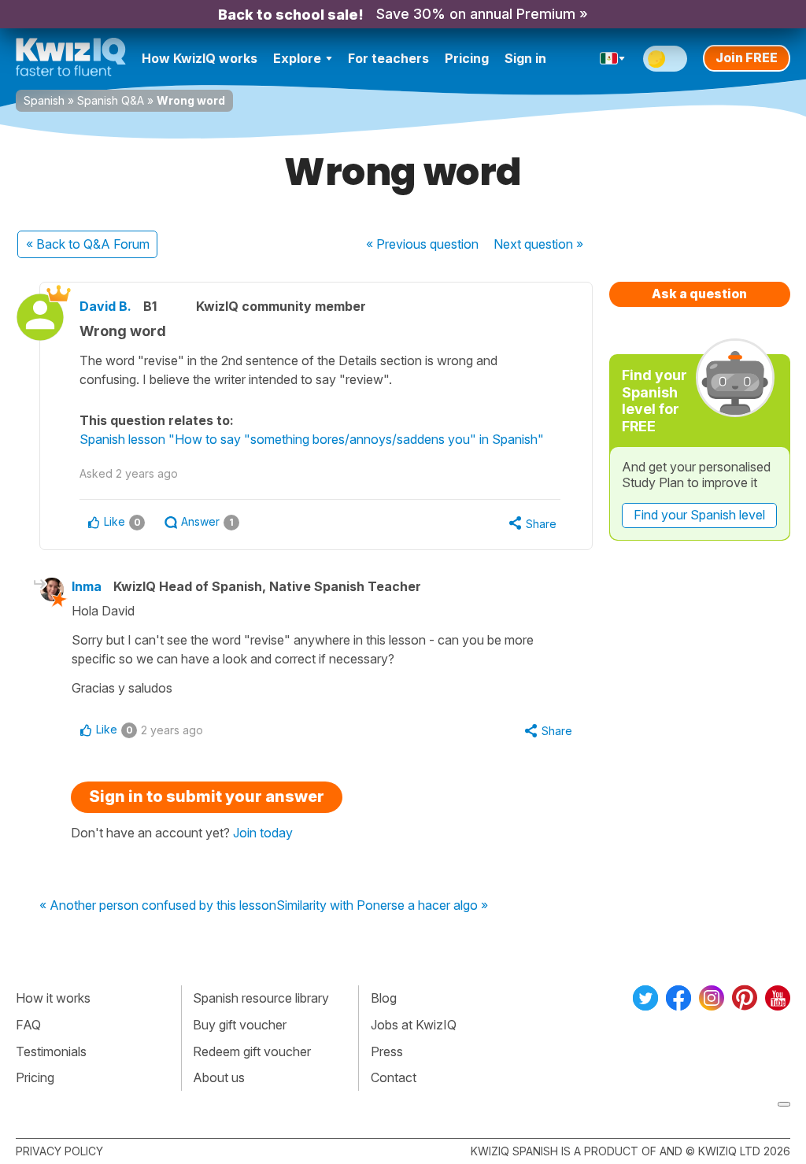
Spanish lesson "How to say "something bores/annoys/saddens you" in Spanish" (311, 439)
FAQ (28, 1025)
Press (387, 1051)
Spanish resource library (261, 998)
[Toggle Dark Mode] (665, 59)
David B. (105, 306)
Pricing (467, 58)
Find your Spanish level (699, 515)
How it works (53, 998)
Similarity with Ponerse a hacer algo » (382, 906)
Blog (384, 998)
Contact (393, 1077)
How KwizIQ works (199, 58)
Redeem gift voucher (252, 1051)
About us (219, 1077)
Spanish (44, 100)
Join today (263, 833)
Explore (297, 58)
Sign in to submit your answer (206, 796)
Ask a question (699, 293)
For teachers (388, 58)
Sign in (525, 58)
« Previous (422, 244)
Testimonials (51, 1051)
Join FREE (746, 57)
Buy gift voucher (240, 1025)
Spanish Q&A (110, 100)
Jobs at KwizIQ (414, 1025)
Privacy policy (59, 1151)
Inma (87, 586)
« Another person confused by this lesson (157, 906)
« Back (88, 244)
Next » (538, 244)
